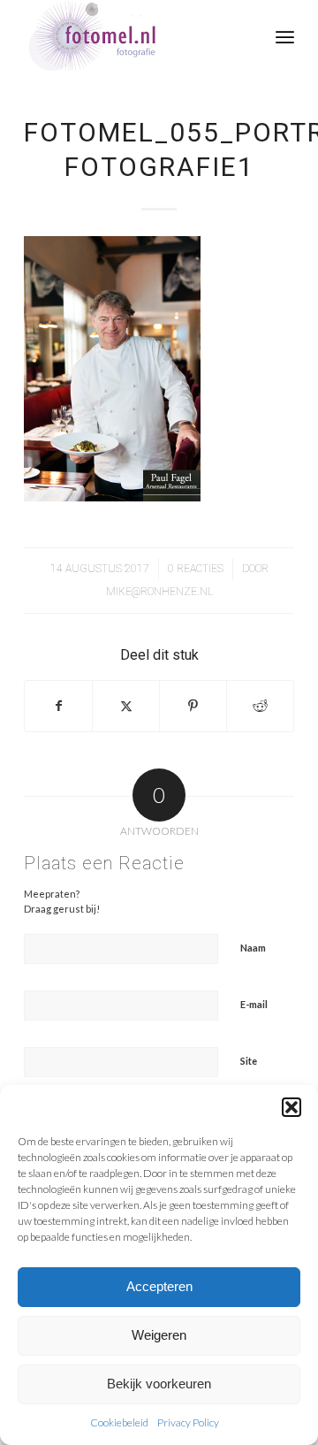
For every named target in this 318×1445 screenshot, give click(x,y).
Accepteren (159, 1286)
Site (248, 1061)
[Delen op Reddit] (260, 705)
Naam (253, 947)
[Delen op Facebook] (58, 705)
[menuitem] (285, 35)
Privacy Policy (188, 1422)
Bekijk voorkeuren (159, 1383)
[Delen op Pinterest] (193, 705)
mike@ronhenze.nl (159, 591)
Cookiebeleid (119, 1422)
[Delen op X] (126, 705)
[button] (291, 1107)
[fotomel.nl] (132, 35)
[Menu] (285, 35)
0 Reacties (195, 568)
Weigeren (159, 1334)
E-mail (254, 1004)
